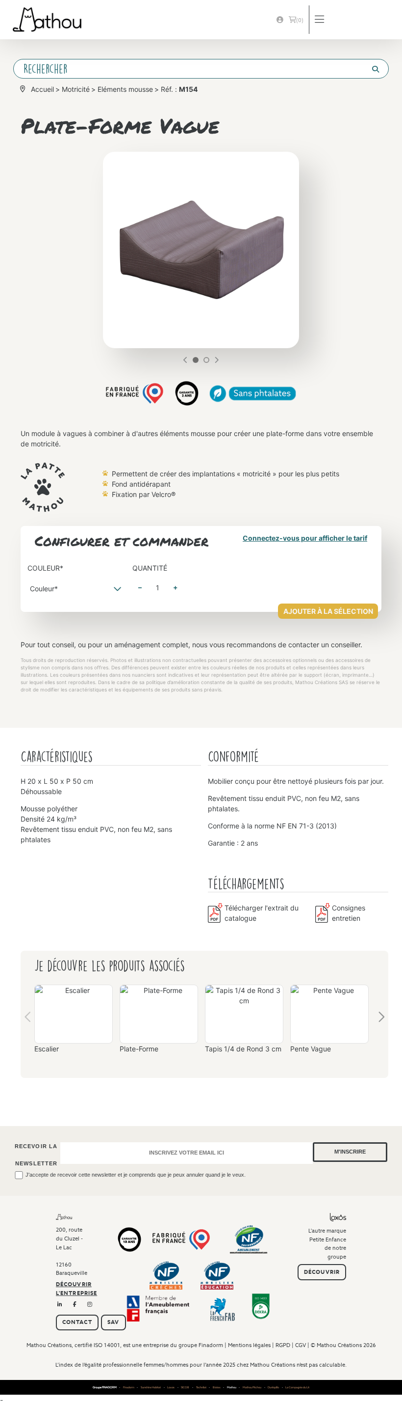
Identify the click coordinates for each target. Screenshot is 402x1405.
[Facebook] (75, 1304)
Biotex (217, 1387)
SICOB (185, 1387)
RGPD (283, 1345)
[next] (216, 360)
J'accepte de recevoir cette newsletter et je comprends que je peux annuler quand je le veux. (135, 1175)
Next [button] (381, 1019)
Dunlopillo (273, 1387)
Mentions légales (249, 1345)
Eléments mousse (125, 89)
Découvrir (322, 1271)
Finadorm (211, 1345)
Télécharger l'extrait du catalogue (262, 913)
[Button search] (371, 69)
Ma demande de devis (299, 20)
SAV (113, 1322)
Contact (77, 1322)
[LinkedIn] (60, 1304)
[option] (73, 1023)
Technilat (201, 1387)
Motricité (76, 89)
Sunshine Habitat (151, 1387)
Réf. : (179, 89)
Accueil (42, 89)
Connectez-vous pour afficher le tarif (305, 538)
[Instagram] (90, 1304)
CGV (300, 1345)
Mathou (231, 1387)
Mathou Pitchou (252, 1387)
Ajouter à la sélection (328, 611)
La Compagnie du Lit (297, 1387)
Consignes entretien (348, 913)
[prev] (185, 360)
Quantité (149, 568)
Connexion (279, 19)
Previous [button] (28, 1019)
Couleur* (45, 568)
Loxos (171, 1387)
